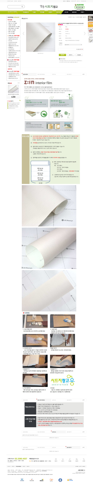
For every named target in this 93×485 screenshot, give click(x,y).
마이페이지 (73, 1)
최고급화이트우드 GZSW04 (13, 106)
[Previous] (18, 82)
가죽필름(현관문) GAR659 (13, 105)
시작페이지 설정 (10, 1)
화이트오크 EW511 (12, 108)
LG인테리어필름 (79, 17)
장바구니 (78, 1)
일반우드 (84, 17)
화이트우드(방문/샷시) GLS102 (14, 102)
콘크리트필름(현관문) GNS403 (14, 104)
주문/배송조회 (83, 1)
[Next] (19, 82)
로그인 (64, 1)
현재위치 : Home (71, 17)
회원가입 (68, 1)
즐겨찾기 (19, 1)
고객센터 (15, 1)
